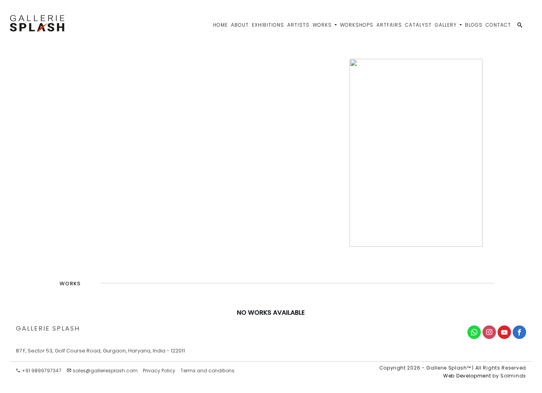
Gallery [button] (446, 24)
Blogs (473, 24)
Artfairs (389, 24)
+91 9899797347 (41, 370)
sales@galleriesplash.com (105, 370)
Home (220, 24)
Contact (498, 24)
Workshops (356, 24)
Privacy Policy (159, 370)
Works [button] (323, 24)
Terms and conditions (207, 370)
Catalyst (418, 24)
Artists (298, 24)
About (240, 24)
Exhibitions (268, 24)
